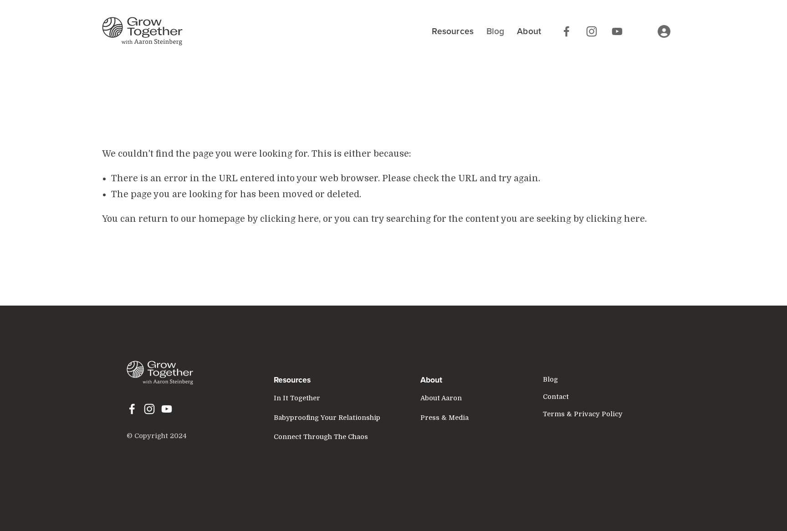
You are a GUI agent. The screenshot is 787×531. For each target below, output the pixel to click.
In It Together (297, 398)
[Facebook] (566, 31)
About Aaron (441, 398)
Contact (556, 396)
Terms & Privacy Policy (583, 414)
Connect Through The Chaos (321, 436)
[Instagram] (591, 31)
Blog (495, 31)
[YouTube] (617, 31)
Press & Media (444, 417)
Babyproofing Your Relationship (327, 417)
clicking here (289, 219)
